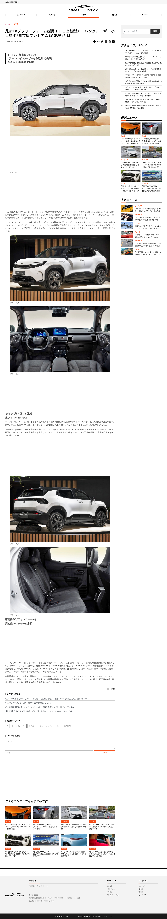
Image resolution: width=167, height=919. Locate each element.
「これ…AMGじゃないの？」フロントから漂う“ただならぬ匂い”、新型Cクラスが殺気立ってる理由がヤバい (46, 699)
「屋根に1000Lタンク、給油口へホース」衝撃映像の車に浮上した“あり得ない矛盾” (101, 827)
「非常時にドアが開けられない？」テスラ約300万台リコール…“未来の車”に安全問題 (148, 237)
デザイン (32, 726)
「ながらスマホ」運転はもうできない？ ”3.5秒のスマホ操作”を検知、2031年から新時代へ (102, 854)
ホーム (7, 24)
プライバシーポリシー (114, 895)
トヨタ (40, 726)
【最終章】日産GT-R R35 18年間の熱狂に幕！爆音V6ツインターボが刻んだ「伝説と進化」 (39, 711)
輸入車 (114, 15)
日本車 (83, 15)
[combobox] (136, 31)
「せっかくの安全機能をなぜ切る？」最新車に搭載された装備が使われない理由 (143, 107)
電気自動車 (67, 726)
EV (7, 726)
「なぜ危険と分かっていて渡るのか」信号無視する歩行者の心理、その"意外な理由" (148, 245)
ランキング (21, 15)
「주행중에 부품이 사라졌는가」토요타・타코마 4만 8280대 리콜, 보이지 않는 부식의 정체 (17, 854)
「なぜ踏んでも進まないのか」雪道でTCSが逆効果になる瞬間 (28, 703)
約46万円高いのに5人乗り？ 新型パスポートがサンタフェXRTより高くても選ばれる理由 (148, 254)
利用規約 (109, 892)
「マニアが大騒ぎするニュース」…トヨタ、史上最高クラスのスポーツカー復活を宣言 (18, 827)
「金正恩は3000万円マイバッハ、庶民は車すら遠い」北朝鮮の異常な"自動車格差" (46, 854)
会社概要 (109, 886)
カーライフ (146, 15)
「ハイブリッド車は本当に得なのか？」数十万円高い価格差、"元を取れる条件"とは (143, 100)
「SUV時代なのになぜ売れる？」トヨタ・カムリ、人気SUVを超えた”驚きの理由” (45, 827)
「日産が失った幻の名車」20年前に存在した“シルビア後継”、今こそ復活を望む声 (73, 854)
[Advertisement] (60, 153)
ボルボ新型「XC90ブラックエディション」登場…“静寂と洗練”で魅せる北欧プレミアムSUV (39, 707)
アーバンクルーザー (18, 726)
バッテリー (50, 726)
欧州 (58, 726)
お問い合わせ (111, 889)
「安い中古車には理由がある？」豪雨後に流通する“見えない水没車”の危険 (74, 827)
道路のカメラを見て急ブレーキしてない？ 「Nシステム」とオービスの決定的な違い (148, 228)
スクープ (52, 15)
